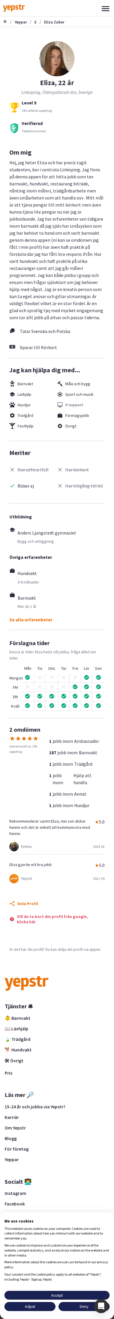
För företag (17, 1149)
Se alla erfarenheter (30, 620)
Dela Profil (28, 903)
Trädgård (25, 415)
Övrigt (70, 426)
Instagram (15, 1193)
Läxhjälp (24, 394)
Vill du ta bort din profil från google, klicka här (52, 919)
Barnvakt (25, 383)
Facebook (15, 1204)
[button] (101, 1306)
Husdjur (24, 404)
